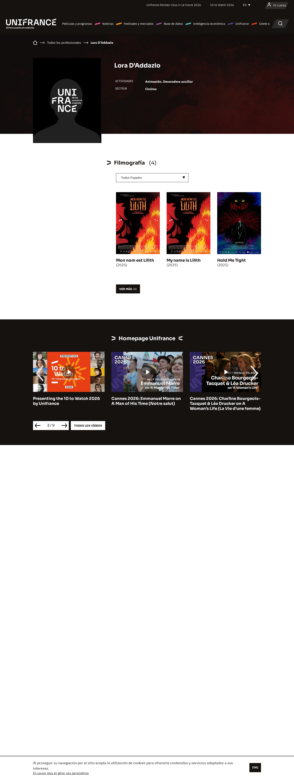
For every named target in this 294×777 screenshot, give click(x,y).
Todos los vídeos (88, 425)
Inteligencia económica (209, 24)
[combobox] (152, 177)
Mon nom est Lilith (135, 260)
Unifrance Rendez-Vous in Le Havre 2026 (173, 5)
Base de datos (173, 24)
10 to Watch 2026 (222, 5)
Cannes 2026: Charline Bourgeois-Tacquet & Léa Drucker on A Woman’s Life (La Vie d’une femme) (225, 403)
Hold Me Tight (231, 260)
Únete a (264, 24)
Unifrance (242, 24)
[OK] (255, 767)
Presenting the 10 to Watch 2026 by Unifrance (66, 401)
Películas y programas (77, 24)
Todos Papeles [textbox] (131, 178)
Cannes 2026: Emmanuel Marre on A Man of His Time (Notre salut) (146, 401)
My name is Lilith (184, 260)
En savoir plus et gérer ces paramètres (61, 773)
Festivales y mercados (138, 24)
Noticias (107, 24)
